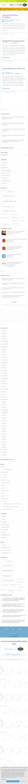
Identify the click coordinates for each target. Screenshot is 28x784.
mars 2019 (4, 417)
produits (11, 61)
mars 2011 (4, 446)
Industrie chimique (7, 20)
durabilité (6, 224)
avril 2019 (4, 415)
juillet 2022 (4, 383)
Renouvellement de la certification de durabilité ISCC (14, 135)
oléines (3, 495)
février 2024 (4, 373)
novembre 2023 (5, 378)
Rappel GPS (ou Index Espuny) (13, 41)
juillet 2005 (4, 449)
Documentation (5, 472)
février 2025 (4, 357)
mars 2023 (4, 380)
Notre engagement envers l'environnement (12, 503)
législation (14, 214)
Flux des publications (6, 547)
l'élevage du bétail (9, 211)
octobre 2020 (4, 399)
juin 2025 (4, 351)
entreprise (9, 201)
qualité (11, 191)
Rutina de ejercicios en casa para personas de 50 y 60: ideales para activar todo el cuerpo (13, 616)
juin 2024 (4, 367)
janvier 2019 (4, 420)
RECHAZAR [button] (17, 781)
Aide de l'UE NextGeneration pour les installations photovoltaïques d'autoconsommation (13, 140)
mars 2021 (4, 396)
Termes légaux (4, 779)
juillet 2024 (4, 365)
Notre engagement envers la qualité (10, 506)
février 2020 (4, 407)
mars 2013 (4, 436)
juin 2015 (4, 431)
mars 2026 (4, 333)
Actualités (5, 73)
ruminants (22, 220)
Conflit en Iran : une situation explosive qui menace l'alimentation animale (13, 117)
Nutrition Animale (5, 490)
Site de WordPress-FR (6, 552)
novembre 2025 (5, 341)
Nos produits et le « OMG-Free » (13, 69)
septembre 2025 (5, 346)
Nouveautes (15, 217)
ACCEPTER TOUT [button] (10, 781)
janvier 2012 (4, 444)
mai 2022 (4, 386)
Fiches (4, 477)
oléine (3, 493)
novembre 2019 (5, 409)
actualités (5, 217)
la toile (15, 224)
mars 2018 (4, 425)
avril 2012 (4, 441)
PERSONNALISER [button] (23, 781)
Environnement (5, 175)
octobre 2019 (4, 412)
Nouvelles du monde (6, 595)
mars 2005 (4, 452)
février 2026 (4, 336)
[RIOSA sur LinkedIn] (14, 636)
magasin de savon (16, 20)
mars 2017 (4, 428)
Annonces (4, 162)
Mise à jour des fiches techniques (10, 16)
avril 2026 (4, 330)
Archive (5, 474)
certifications (8, 196)
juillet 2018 (4, 423)
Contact (3, 466)
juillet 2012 (4, 439)
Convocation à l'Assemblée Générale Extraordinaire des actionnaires (13, 130)
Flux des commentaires (6, 550)
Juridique (5, 501)
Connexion (4, 544)
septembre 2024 (5, 362)
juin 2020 (4, 402)
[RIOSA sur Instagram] (17, 636)
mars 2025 (4, 354)
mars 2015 (4, 433)
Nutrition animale (7, 21)
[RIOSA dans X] (11, 636)
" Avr (2, 324)
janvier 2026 (4, 338)
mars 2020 (4, 404)
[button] (1, 1)
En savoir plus (5, 57)
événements (4, 167)
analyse (2, 61)
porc (7, 61)
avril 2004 (4, 454)
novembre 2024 (5, 359)
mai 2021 (4, 394)
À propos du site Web (7, 509)
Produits (16, 42)
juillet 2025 (4, 349)
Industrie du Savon (5, 480)
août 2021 (4, 391)
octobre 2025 (4, 344)
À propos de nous (5, 498)
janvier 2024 (4, 375)
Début (3, 485)
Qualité (3, 164)
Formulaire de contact (8, 469)
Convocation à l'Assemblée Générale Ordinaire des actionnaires (13, 123)
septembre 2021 (5, 388)
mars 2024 (4, 370)
